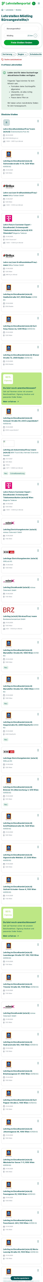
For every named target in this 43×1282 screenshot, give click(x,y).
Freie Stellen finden (21, 42)
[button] (32, 35)
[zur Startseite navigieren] (2, 10)
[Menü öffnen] (38, 3)
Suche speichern (21, 1278)
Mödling (18, 10)
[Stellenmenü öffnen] (38, 121)
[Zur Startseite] (16, 3)
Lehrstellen (9, 10)
